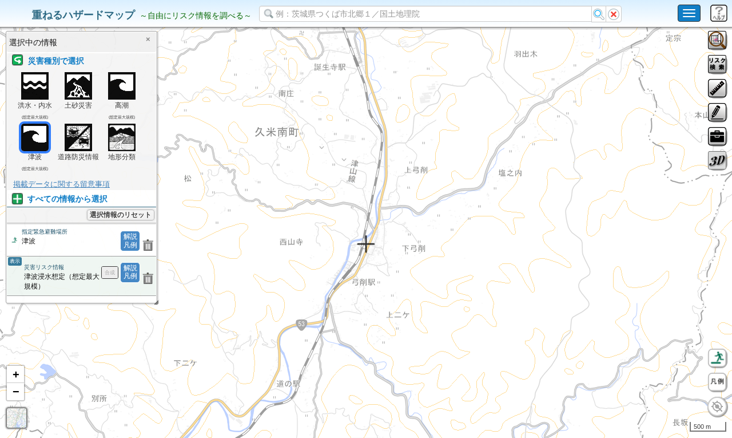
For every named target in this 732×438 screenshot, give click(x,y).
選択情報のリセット (121, 215)
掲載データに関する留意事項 (61, 184)
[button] (15, 374)
